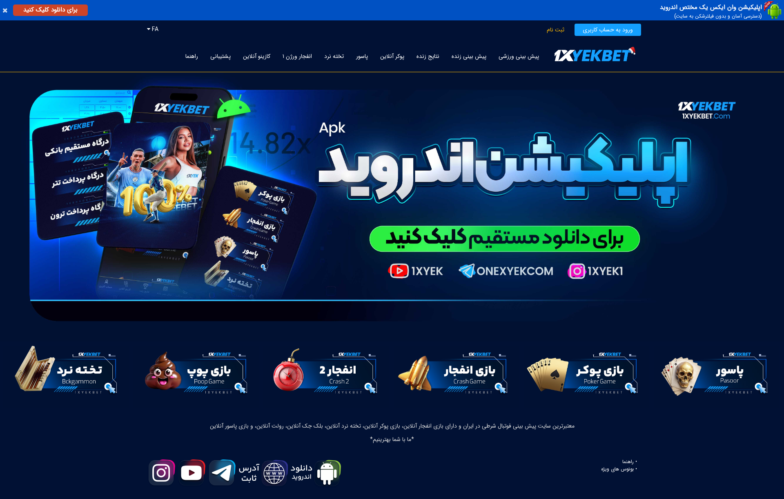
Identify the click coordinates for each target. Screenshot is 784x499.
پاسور (362, 56)
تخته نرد (334, 56)
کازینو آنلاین (256, 56)
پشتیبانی (220, 56)
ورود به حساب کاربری (608, 29)
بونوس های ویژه (617, 469)
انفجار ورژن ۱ (297, 56)
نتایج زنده (427, 56)
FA (154, 29)
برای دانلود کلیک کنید (50, 10)
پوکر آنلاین (392, 56)
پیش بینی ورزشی (519, 56)
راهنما (191, 56)
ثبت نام (555, 29)
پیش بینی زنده (469, 56)
